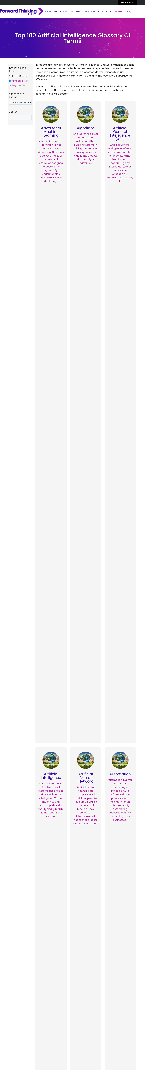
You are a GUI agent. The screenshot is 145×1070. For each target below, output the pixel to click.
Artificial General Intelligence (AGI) (120, 133)
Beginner (16, 85)
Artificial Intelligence (51, 775)
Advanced (17, 80)
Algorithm (85, 128)
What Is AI (59, 11)
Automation (120, 774)
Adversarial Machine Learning (51, 131)
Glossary (119, 11)
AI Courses (75, 11)
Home (48, 11)
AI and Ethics (90, 11)
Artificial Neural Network (85, 777)
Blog (129, 11)
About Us (106, 11)
